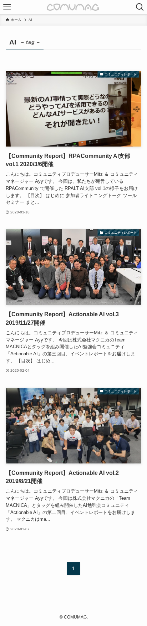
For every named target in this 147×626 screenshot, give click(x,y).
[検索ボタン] (140, 7)
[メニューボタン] (7, 7)
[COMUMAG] (74, 7)
